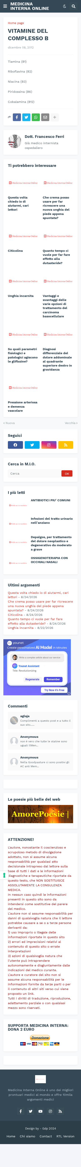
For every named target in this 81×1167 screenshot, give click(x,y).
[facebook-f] (21, 1111)
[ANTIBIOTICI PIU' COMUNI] (18, 505)
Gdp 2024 (49, 1128)
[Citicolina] (23, 235)
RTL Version (65, 1136)
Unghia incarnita (21, 296)
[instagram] (48, 445)
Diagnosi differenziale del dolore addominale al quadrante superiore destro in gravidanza (57, 359)
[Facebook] (17, 117)
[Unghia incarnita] (23, 281)
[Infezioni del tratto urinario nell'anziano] (18, 523)
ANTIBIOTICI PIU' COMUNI (50, 500)
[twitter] (32, 445)
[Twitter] (26, 117)
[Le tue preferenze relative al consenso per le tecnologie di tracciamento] (4, 875)
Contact (46, 1136)
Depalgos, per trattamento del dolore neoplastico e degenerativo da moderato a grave (51, 543)
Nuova (10, 423)
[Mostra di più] (55, 117)
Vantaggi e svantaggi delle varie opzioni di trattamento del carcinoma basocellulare (55, 306)
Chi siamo (27, 1136)
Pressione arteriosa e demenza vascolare (22, 406)
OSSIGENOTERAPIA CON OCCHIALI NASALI (49, 560)
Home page (16, 23)
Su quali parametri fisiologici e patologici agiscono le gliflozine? (23, 355)
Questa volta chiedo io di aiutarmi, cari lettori (18, 204)
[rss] (65, 445)
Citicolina (15, 250)
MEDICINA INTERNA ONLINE (29, 6)
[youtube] (40, 1111)
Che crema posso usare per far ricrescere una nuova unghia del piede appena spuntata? (56, 208)
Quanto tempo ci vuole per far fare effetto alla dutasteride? (56, 257)
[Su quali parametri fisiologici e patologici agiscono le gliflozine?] (23, 334)
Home (11, 1136)
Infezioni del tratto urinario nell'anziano (52, 520)
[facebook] (15, 445)
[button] (5, 6)
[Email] (45, 117)
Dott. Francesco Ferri (44, 136)
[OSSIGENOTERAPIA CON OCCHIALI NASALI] (18, 563)
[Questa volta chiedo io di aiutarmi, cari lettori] (23, 182)
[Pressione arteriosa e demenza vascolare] (23, 387)
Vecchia (70, 423)
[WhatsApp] (36, 117)
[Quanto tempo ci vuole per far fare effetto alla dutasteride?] (58, 235)
